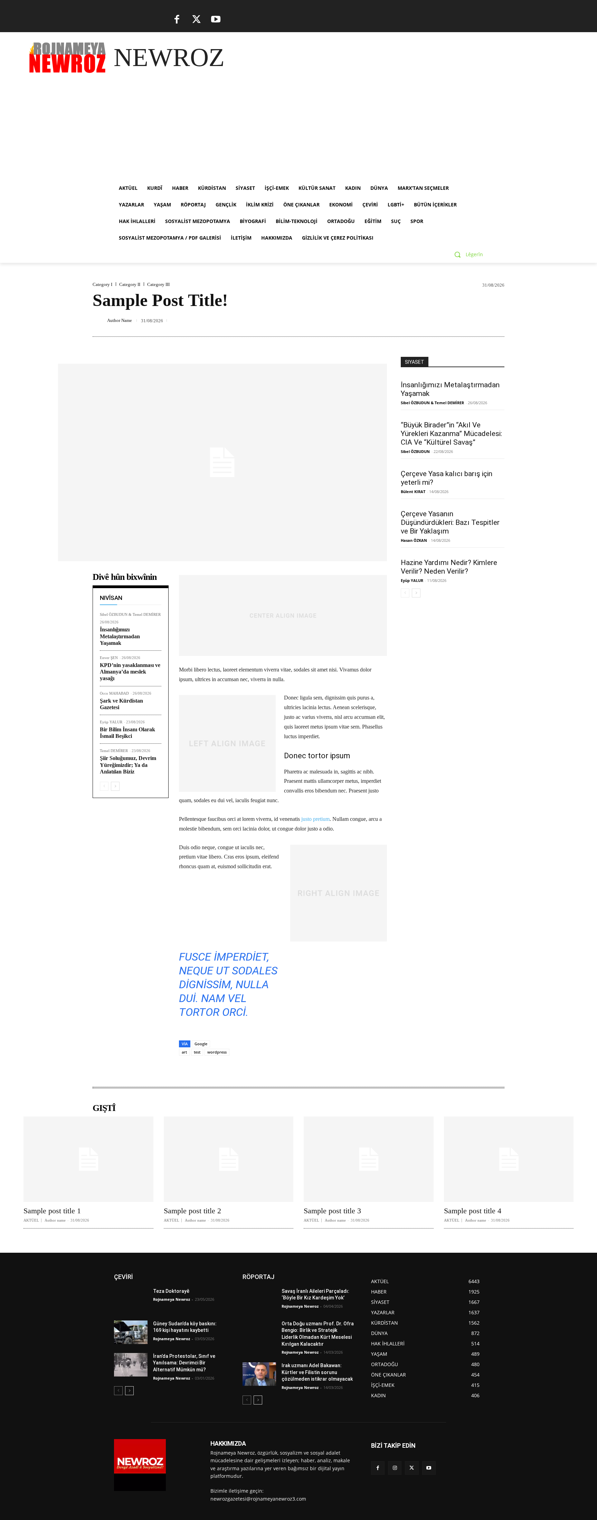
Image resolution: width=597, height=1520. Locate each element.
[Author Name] (99, 320)
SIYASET (414, 362)
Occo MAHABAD (114, 693)
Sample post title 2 (192, 1210)
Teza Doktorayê (171, 1291)
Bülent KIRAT (413, 491)
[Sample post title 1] (88, 1159)
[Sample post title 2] (229, 1159)
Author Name (119, 320)
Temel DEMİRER (114, 751)
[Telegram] (465, 320)
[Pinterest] (354, 320)
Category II (129, 284)
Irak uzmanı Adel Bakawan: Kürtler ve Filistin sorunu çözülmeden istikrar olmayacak (317, 1372)
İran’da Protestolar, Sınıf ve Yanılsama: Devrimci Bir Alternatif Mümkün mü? (184, 1362)
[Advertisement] (298, 128)
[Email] (417, 320)
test (197, 1052)
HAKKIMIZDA (228, 1443)
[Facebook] (177, 19)
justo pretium (315, 819)
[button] (466, 254)
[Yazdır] (433, 320)
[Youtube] (216, 19)
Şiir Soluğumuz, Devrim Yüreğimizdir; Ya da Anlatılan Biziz (128, 764)
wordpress (217, 1052)
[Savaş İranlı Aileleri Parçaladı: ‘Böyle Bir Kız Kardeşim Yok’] (259, 1300)
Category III (158, 284)
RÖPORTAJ (258, 1276)
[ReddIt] (401, 320)
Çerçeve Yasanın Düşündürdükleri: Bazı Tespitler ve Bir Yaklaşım (450, 522)
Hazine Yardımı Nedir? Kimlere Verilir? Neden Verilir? (449, 566)
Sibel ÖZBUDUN (415, 451)
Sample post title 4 (472, 1210)
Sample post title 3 (332, 1210)
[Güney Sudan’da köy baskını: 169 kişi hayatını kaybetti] (131, 1332)
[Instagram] (394, 1468)
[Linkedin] (385, 320)
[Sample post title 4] (509, 1159)
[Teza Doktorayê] (131, 1300)
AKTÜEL (31, 1220)
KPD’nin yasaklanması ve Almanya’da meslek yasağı (130, 671)
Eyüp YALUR (111, 722)
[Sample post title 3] (369, 1159)
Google (201, 1043)
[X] (196, 19)
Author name (55, 1220)
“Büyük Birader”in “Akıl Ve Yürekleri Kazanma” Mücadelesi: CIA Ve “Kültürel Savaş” (451, 433)
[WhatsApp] (370, 320)
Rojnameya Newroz (171, 1299)
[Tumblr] (449, 320)
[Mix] (481, 320)
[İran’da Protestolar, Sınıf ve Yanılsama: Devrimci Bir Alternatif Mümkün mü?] (131, 1365)
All (130, 587)
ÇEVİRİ (123, 1276)
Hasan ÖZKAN (414, 540)
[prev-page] (104, 786)
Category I (102, 284)
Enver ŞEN (109, 658)
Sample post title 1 (52, 1210)
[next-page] (115, 786)
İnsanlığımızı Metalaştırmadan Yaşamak (120, 636)
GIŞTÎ (104, 1108)
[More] (497, 320)
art (184, 1052)
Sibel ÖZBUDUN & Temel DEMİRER (130, 614)
